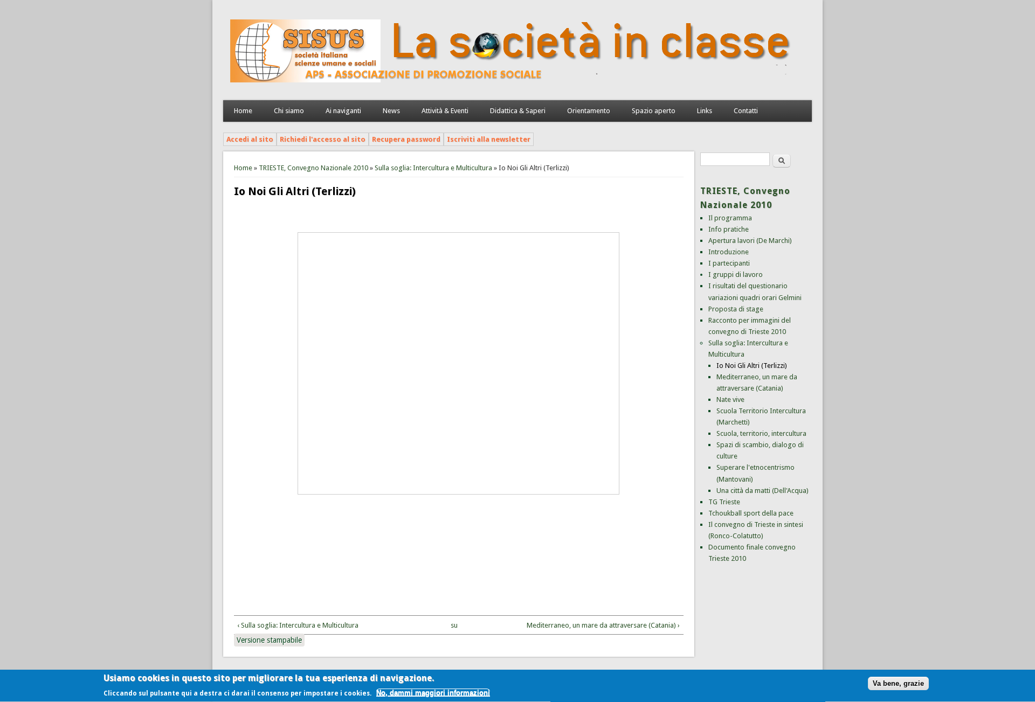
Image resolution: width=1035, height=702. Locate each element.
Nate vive (730, 399)
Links (704, 111)
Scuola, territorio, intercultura (761, 433)
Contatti (746, 111)
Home (243, 111)
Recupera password (406, 139)
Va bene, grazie (898, 684)
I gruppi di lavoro (735, 274)
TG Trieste (724, 502)
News (391, 111)
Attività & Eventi (445, 111)
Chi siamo (289, 111)
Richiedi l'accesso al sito (322, 139)
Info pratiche (728, 229)
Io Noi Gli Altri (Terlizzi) (751, 366)
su (454, 625)
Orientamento (588, 111)
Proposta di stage (735, 309)
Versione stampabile (269, 640)
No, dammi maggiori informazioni (433, 693)
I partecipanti (729, 263)
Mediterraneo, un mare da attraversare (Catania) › (603, 625)
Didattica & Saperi (518, 111)
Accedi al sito (249, 139)
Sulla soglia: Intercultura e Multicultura (433, 168)
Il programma (730, 218)
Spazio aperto (653, 111)
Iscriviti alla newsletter (488, 139)
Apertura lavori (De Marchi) (750, 241)
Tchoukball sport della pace (751, 513)
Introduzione (728, 252)
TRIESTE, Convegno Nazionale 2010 (313, 168)
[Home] (512, 89)
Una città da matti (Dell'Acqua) (762, 490)
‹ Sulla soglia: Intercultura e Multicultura (297, 625)
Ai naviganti (343, 111)
